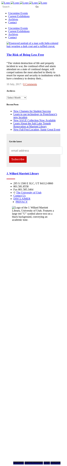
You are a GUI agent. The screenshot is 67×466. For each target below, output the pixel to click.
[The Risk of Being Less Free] (33, 46)
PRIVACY (22, 201)
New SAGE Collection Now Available (34, 120)
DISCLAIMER (21, 198)
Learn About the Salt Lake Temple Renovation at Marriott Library (32, 125)
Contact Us (19, 195)
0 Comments (30, 84)
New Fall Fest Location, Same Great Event (36, 129)
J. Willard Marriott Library (23, 173)
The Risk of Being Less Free (25, 54)
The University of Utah (28, 192)
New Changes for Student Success (32, 111)
